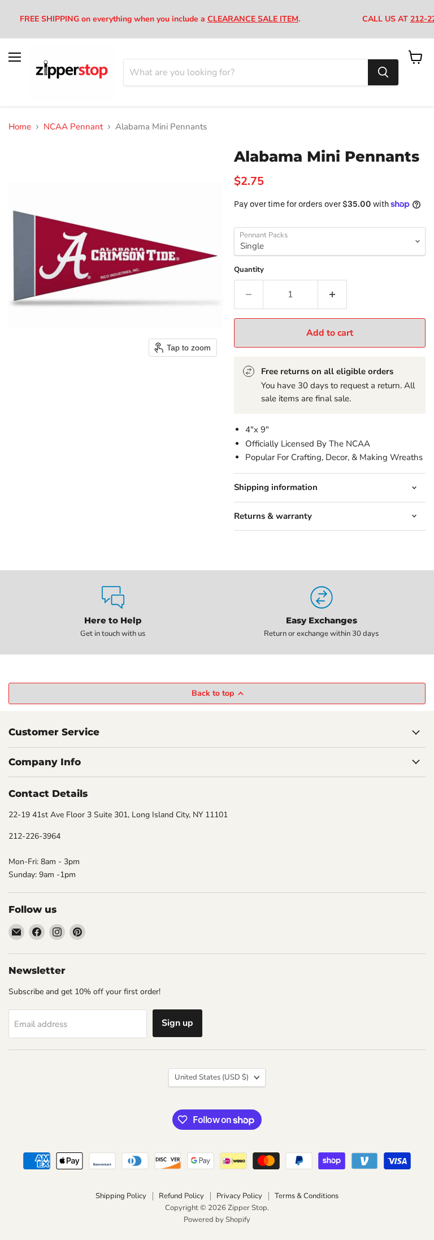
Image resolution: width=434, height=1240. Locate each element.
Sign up (177, 1023)
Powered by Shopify (217, 1220)
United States (212, 1077)
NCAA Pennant (73, 127)
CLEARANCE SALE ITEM (252, 19)
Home (19, 127)
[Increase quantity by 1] (332, 294)
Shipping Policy (121, 1196)
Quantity (249, 270)
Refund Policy (181, 1196)
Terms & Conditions (306, 1196)
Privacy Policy (239, 1196)
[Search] (383, 72)
